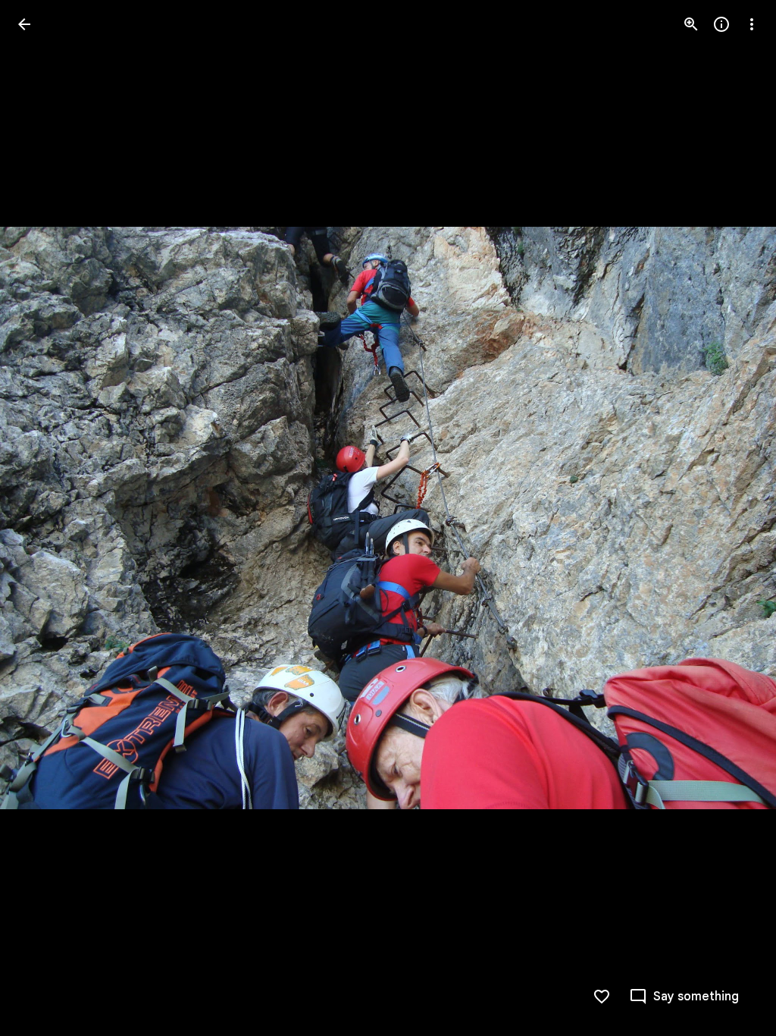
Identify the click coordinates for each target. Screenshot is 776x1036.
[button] (42, 518)
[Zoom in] (691, 24)
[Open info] (721, 24)
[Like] (602, 996)
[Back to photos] (24, 24)
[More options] (752, 24)
